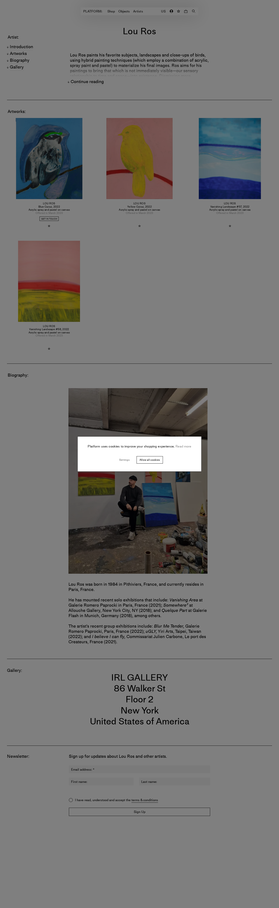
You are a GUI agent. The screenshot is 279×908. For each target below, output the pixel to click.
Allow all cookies (150, 460)
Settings (124, 460)
